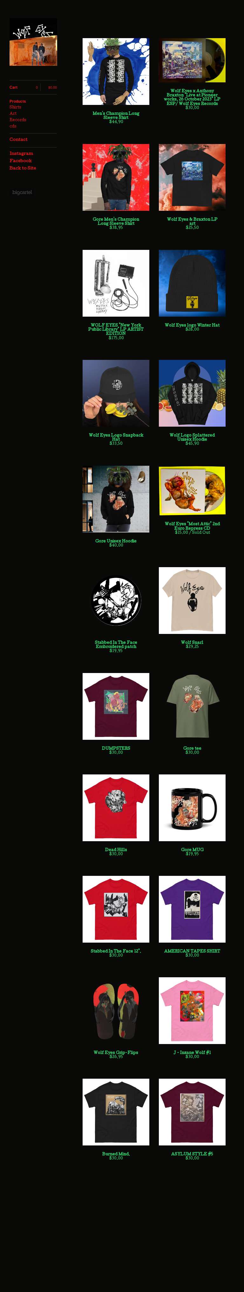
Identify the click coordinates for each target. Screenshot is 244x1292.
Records (18, 120)
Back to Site (23, 169)
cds (13, 127)
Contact (19, 140)
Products (18, 101)
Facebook (21, 161)
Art (13, 114)
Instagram (21, 154)
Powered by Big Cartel (22, 192)
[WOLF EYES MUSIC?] (33, 43)
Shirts (15, 108)
